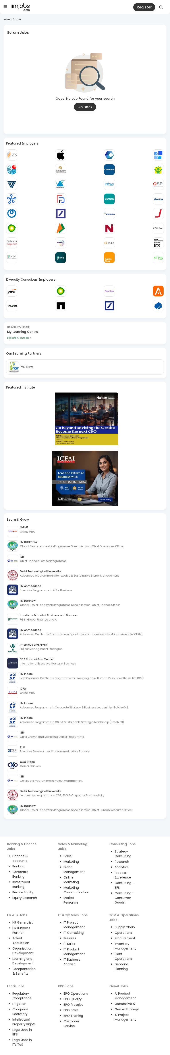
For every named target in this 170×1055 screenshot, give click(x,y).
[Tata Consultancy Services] (158, 242)
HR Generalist (22, 922)
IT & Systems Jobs (73, 915)
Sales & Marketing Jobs (72, 846)
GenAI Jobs (118, 986)
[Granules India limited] (11, 169)
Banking (18, 866)
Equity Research (24, 898)
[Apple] (60, 155)
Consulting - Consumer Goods (124, 898)
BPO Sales (71, 1010)
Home (7, 19)
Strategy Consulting (123, 853)
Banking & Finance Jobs (22, 846)
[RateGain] (109, 291)
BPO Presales (73, 1004)
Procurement (125, 938)
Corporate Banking (20, 874)
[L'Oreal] (158, 228)
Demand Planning (121, 966)
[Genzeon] (11, 198)
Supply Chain (125, 927)
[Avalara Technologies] (158, 291)
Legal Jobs (16, 986)
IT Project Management (74, 924)
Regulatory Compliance (21, 995)
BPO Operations (76, 993)
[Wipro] (60, 242)
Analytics (122, 867)
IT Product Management (74, 951)
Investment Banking (21, 884)
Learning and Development (23, 961)
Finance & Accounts (20, 858)
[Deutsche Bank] (60, 213)
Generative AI (125, 1003)
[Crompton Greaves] (109, 169)
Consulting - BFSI (124, 885)
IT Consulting (74, 932)
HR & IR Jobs (17, 915)
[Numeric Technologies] (109, 228)
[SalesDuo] (109, 257)
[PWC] (11, 291)
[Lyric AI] (60, 257)
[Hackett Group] (158, 155)
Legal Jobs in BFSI (22, 1032)
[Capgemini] (158, 305)
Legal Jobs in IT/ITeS (22, 1042)
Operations (123, 932)
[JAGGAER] (158, 213)
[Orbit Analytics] (11, 257)
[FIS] (158, 257)
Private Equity (22, 892)
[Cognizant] (109, 155)
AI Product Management (125, 995)
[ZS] (11, 155)
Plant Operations (123, 956)
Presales (70, 938)
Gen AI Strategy (127, 1009)
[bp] (11, 228)
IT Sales (69, 944)
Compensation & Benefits (24, 971)
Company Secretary (20, 1011)
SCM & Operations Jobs (124, 917)
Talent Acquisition (20, 940)
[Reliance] (60, 169)
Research (122, 861)
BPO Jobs (65, 986)
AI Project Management (125, 1017)
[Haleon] (11, 305)
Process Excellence (123, 875)
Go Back (85, 106)
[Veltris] (11, 184)
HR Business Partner (21, 930)
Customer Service (71, 1023)
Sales (67, 856)
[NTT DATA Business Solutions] (11, 213)
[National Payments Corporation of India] (60, 228)
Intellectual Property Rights (24, 1021)
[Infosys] (109, 184)
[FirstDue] (60, 198)
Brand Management (74, 869)
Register (144, 7)
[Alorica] (158, 198)
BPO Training (73, 1015)
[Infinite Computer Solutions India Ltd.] (60, 184)
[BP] (60, 291)
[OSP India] (158, 184)
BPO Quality (73, 999)
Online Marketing (71, 879)
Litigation (19, 1003)
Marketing (71, 861)
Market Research (71, 900)
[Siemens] (109, 198)
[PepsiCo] (109, 213)
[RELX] (109, 242)
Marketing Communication (76, 889)
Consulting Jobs (122, 844)
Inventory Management (125, 946)
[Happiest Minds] (158, 169)
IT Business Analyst (72, 961)
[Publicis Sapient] (11, 242)
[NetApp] (60, 305)
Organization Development (23, 950)
